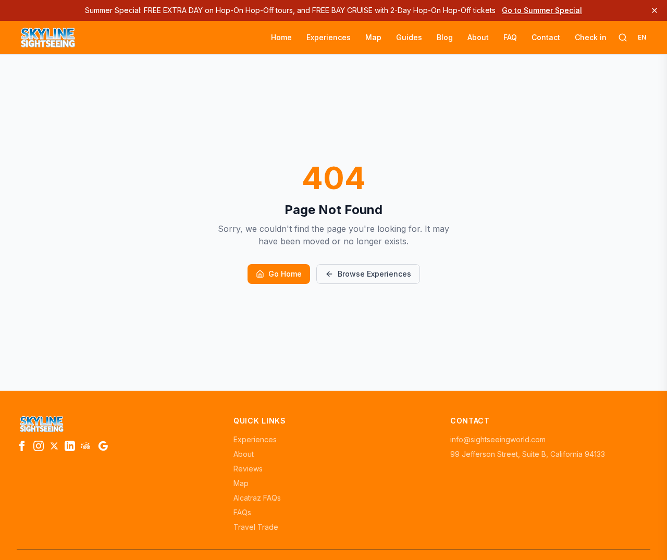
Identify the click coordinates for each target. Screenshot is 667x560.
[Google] (103, 446)
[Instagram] (38, 446)
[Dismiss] (654, 10)
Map (373, 37)
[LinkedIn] (70, 446)
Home (281, 37)
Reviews (248, 468)
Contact (546, 37)
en (642, 37)
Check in (591, 37)
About (478, 37)
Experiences (328, 37)
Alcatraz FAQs (257, 497)
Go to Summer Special (542, 10)
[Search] (623, 37)
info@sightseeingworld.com (498, 439)
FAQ (510, 37)
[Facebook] (22, 446)
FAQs (242, 512)
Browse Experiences (374, 273)
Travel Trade (255, 526)
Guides (409, 37)
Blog (445, 37)
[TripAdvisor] (86, 446)
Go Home (285, 273)
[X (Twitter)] (54, 446)
